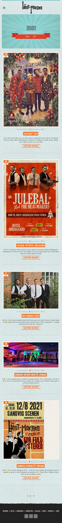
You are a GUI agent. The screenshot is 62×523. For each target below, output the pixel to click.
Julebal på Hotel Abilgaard (31, 245)
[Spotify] (31, 516)
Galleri (37, 511)
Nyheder (5, 511)
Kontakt (51, 511)
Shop (57, 511)
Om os (12, 511)
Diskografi (20, 511)
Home (28, 36)
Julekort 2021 (31, 133)
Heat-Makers (23, 129)
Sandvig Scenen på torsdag (30, 465)
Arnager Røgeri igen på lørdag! (31, 374)
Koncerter (29, 511)
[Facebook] (26, 516)
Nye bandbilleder (31, 315)
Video (44, 511)
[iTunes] (36, 516)
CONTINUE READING (31, 146)
